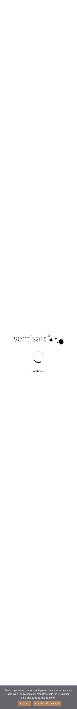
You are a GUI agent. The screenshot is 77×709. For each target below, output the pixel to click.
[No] (72, 697)
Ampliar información (47, 703)
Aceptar (25, 703)
